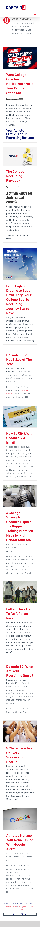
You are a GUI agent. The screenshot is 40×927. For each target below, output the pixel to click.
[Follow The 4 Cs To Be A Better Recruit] (20, 592)
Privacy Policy (22, 907)
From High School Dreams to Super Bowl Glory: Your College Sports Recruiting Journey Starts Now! (19, 299)
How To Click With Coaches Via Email (20, 437)
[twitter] (18, 914)
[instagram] (22, 914)
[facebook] (14, 914)
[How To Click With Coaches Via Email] (20, 417)
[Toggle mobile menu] (35, 14)
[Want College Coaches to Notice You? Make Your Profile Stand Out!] (20, 58)
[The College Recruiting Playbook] (20, 156)
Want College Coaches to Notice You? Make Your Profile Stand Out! (19, 83)
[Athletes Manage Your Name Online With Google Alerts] (20, 819)
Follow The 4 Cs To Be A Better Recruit (18, 613)
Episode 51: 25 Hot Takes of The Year (19, 359)
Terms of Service (11, 907)
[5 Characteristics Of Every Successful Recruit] (20, 732)
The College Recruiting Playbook (15, 175)
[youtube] (26, 914)
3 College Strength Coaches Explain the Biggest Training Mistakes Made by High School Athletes (19, 526)
